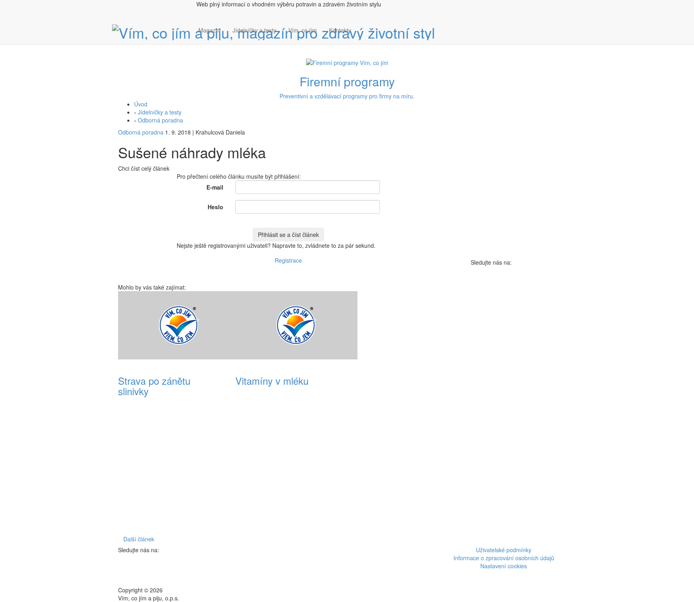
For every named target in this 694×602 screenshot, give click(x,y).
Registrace (288, 260)
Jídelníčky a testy (254, 30)
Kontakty (340, 30)
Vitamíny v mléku (271, 380)
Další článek (138, 539)
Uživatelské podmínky (503, 550)
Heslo (215, 207)
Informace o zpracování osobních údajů (503, 558)
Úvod (140, 104)
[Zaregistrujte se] (363, 26)
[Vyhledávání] (363, 38)
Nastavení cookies (503, 566)
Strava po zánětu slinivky (154, 385)
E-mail (214, 187)
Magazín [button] (209, 30)
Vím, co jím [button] (302, 30)
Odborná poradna (160, 120)
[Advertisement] (405, 411)
